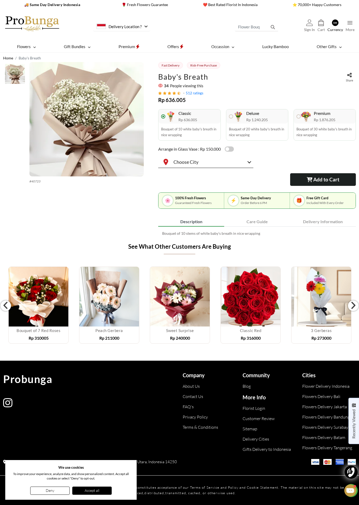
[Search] (272, 26)
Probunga (27, 379)
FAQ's (188, 406)
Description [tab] (191, 221)
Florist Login (254, 408)
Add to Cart (325, 179)
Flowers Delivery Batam (323, 437)
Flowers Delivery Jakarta (324, 406)
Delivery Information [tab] (323, 221)
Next (353, 305)
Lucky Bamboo (275, 46)
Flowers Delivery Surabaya (326, 427)
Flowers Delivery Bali (321, 396)
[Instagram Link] (7, 405)
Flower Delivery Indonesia (326, 386)
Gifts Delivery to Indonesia (267, 449)
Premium (127, 46)
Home (8, 58)
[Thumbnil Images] (14, 75)
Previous (6, 305)
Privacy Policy (195, 417)
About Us (191, 386)
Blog (247, 386)
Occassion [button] (220, 46)
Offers (173, 46)
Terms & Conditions (200, 427)
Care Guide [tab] (257, 221)
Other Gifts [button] (327, 46)
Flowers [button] (24, 46)
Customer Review (259, 418)
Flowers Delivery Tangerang (327, 447)
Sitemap (250, 428)
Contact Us (193, 396)
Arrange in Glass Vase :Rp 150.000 (189, 148)
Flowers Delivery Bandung (326, 417)
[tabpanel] (257, 233)
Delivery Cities (256, 439)
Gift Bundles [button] (74, 46)
